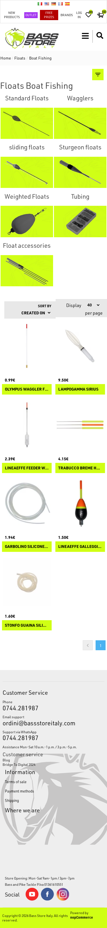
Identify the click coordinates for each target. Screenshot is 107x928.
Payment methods (19, 791)
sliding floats (27, 147)
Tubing (80, 196)
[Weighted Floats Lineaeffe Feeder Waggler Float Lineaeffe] (27, 425)
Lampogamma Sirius (78, 389)
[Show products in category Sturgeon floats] (80, 172)
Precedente (88, 645)
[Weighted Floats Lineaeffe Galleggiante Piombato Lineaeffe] (80, 503)
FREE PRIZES (49, 14)
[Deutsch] (53, 3)
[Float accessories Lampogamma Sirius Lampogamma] (80, 346)
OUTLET (31, 15)
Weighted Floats (27, 196)
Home (5, 58)
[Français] (60, 3)
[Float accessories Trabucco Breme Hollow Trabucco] (80, 425)
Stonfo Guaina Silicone (27, 625)
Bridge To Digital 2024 (19, 764)
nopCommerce (81, 917)
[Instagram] (62, 899)
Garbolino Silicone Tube (27, 546)
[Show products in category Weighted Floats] (27, 221)
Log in (79, 14)
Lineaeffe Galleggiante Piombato (80, 546)
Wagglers (80, 98)
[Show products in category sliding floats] (27, 172)
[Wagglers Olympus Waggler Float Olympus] (27, 346)
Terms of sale (16, 781)
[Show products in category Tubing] (80, 221)
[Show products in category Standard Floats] (27, 123)
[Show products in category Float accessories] (27, 270)
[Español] (67, 3)
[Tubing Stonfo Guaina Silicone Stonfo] (27, 582)
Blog (6, 760)
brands (66, 15)
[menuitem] (53, 760)
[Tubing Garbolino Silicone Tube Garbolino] (27, 503)
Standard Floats (27, 98)
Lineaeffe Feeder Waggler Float (27, 468)
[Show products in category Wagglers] (80, 123)
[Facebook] (47, 899)
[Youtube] (32, 899)
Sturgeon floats (80, 147)
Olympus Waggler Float (27, 389)
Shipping (12, 800)
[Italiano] (40, 3)
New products (12, 14)
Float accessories (27, 245)
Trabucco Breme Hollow (80, 468)
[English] (46, 3)
